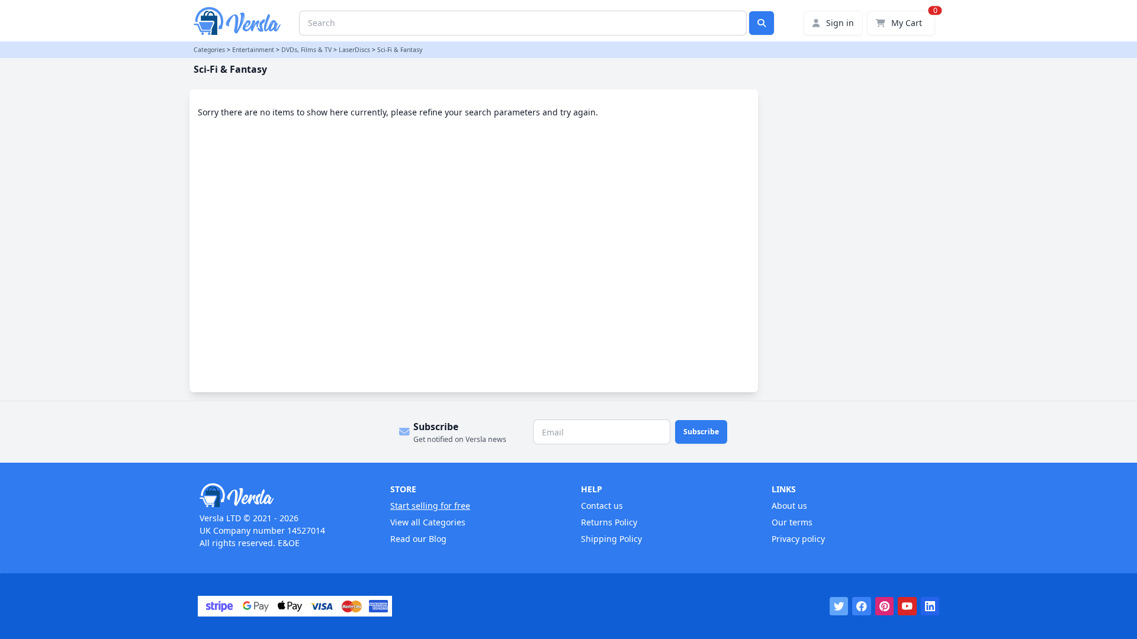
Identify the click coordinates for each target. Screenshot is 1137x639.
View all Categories (427, 522)
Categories (209, 50)
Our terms (792, 522)
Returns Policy (609, 522)
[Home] (282, 495)
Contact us (602, 505)
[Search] (762, 23)
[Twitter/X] (839, 606)
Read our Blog (418, 538)
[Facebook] (861, 606)
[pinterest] (884, 606)
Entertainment (253, 50)
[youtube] (907, 606)
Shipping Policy (611, 538)
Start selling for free (430, 505)
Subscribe (701, 432)
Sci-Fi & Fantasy (399, 50)
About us (789, 505)
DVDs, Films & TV (306, 50)
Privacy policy (798, 538)
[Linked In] (930, 606)
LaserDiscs (354, 50)
